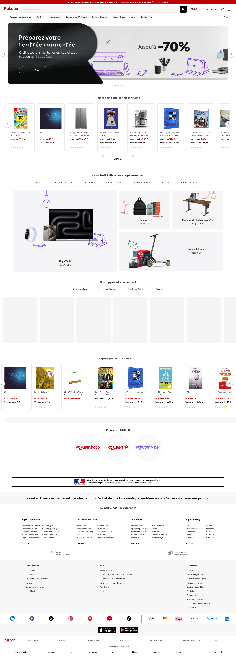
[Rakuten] (11, 9)
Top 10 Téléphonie (31, 519)
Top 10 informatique (86, 519)
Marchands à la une (113, 182)
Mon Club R (31, 591)
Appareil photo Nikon (140, 528)
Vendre (29, 583)
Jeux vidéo (190, 531)
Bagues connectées (30, 537)
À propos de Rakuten (191, 640)
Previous (5, 54)
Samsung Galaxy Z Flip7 (32, 528)
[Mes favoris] (222, 9)
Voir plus (118, 158)
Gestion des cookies (195, 587)
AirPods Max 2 (137, 525)
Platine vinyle (158, 537)
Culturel (165, 182)
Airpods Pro (50, 652)
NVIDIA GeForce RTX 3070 (86, 537)
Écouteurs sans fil (139, 531)
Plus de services (156, 640)
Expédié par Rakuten (190, 182)
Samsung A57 (48, 525)
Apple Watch (48, 537)
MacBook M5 (102, 525)
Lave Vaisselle (218, 652)
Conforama (93, 652)
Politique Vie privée (195, 583)
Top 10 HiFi (136, 519)
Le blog (103, 591)
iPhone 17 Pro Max (30, 531)
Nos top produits (80, 289)
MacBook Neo (82, 525)
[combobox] (100, 9)
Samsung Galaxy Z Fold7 (52, 528)
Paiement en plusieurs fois (37, 579)
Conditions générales (196, 574)
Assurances (192, 607)
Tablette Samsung (84, 531)
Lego (71, 652)
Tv (197, 652)
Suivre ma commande (35, 587)
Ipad (113, 652)
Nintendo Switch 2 (194, 528)
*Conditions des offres (196, 579)
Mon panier (31, 574)
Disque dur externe (105, 537)
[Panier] (229, 9)
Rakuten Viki (125, 640)
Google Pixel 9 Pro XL (51, 534)
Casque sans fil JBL (160, 534)
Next (231, 54)
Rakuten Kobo (33, 640)
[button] (161, 2)
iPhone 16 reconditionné (22, 652)
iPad (78, 534)
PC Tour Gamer (103, 528)
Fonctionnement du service (198, 603)
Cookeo (178, 652)
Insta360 (156, 531)
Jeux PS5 (190, 537)
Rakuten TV (64, 640)
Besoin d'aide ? (106, 570)
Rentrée (40, 182)
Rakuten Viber (94, 640)
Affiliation (191, 591)
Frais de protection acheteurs (112, 579)
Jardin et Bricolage (64, 182)
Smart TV (135, 537)
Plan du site (104, 587)
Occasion (160, 289)
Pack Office (102, 534)
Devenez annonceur (195, 595)
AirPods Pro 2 (158, 525)
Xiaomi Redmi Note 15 (32, 534)
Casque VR (190, 534)
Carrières (191, 570)
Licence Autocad (104, 531)
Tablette (134, 652)
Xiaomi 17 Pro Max (50, 531)
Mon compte (31, 570)
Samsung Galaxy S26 (31, 525)
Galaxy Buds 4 (137, 534)
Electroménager (142, 182)
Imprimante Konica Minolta (86, 528)
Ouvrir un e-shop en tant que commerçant (117, 574)
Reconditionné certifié (107, 289)
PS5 (187, 525)
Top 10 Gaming (193, 519)
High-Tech (89, 182)
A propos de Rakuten (196, 599)
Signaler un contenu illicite (111, 583)
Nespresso (156, 652)
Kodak (154, 528)
